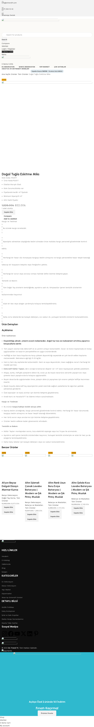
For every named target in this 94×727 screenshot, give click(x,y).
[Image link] (8, 544)
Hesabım (5, 556)
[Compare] (4, 517)
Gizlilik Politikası (8, 607)
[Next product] (7, 77)
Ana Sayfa (6, 74)
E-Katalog (6, 560)
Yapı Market (6, 590)
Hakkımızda (6, 564)
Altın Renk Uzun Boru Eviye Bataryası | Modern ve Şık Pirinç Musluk (57, 489)
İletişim (4, 572)
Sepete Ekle (8, 212)
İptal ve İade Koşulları (10, 615)
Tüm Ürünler (23, 74)
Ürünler (14, 74)
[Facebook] (11, 634)
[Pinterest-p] (36, 634)
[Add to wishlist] (4, 478)
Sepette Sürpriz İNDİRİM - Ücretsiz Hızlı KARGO (47, 71)
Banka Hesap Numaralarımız (12, 619)
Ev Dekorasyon (7, 582)
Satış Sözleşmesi (8, 611)
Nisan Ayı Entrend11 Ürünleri (12, 597)
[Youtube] (17, 634)
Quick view (11, 517)
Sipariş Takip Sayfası (10, 623)
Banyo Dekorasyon (9, 586)
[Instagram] (4, 634)
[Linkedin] (30, 634)
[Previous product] (3, 77)
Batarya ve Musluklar (57, 502)
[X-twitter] (23, 634)
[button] (8, 507)
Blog (3, 568)
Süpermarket (7, 593)
